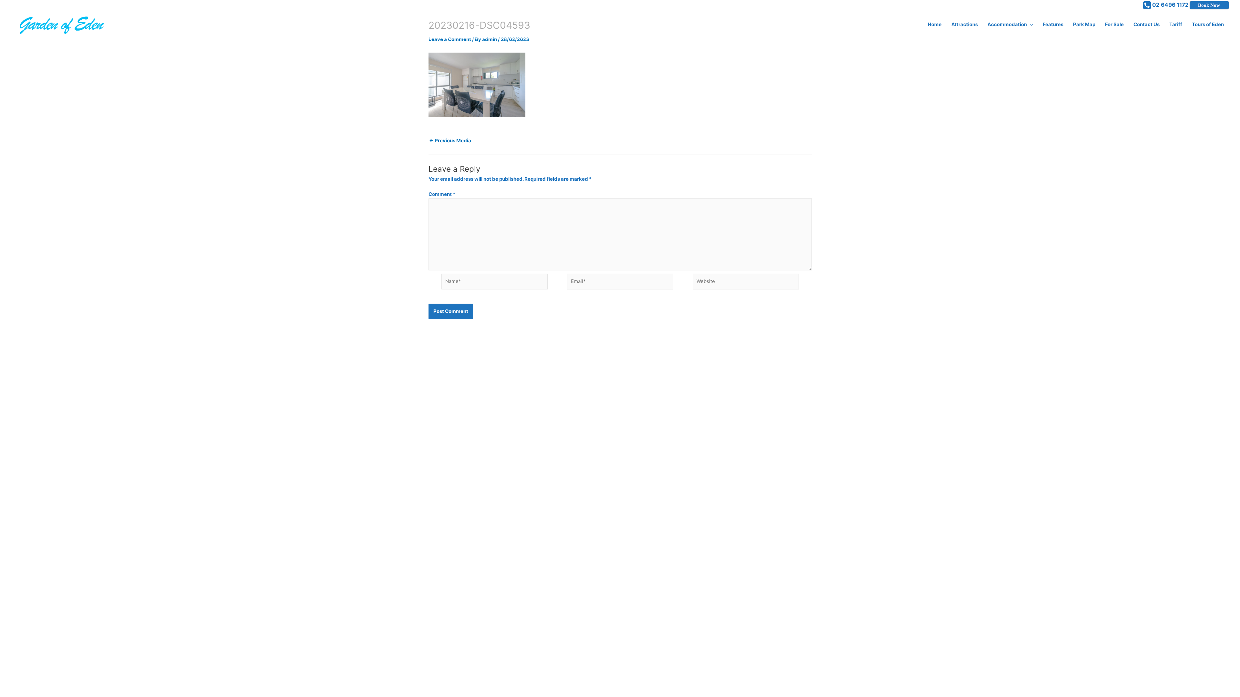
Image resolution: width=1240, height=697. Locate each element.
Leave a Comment (450, 39)
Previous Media (450, 140)
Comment (442, 194)
